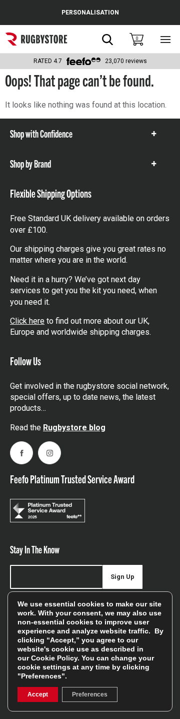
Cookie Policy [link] (54, 658)
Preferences (90, 694)
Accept (38, 694)
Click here (27, 321)
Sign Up (122, 576)
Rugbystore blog (74, 427)
